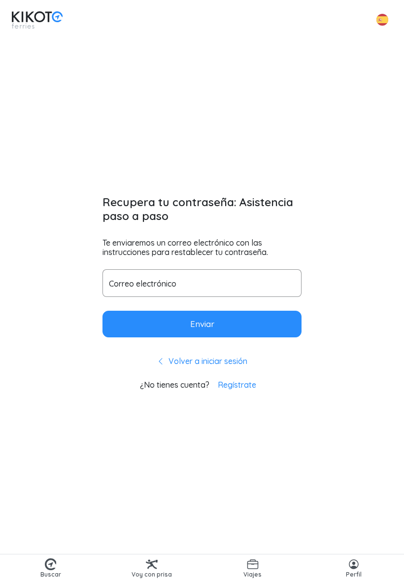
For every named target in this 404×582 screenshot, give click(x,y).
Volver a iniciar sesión (207, 361)
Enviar (202, 324)
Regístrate (237, 385)
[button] (382, 20)
